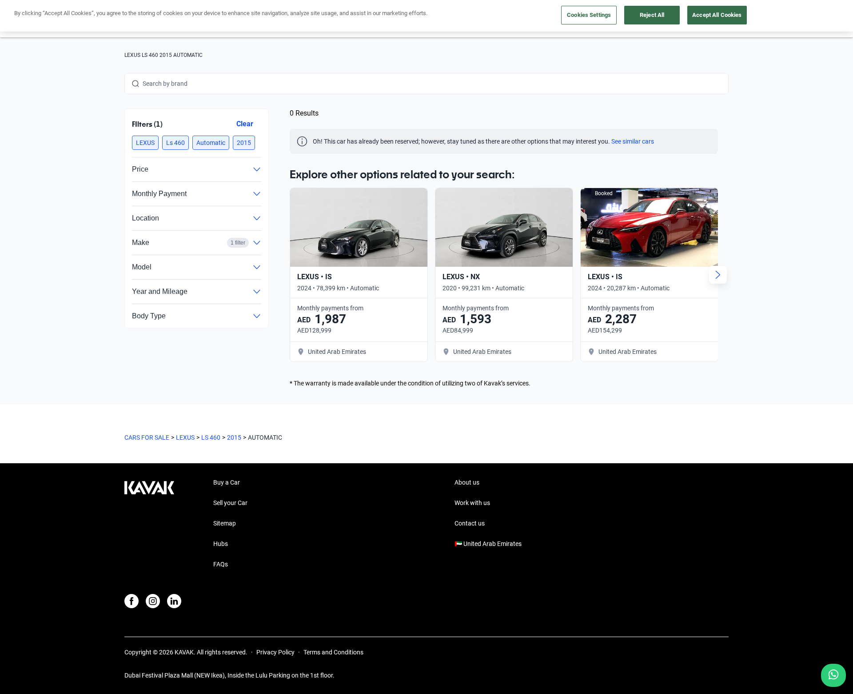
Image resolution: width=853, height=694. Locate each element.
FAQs (220, 564)
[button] (145, 143)
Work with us (472, 502)
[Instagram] (153, 601)
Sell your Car (230, 502)
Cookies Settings (589, 15)
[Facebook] (131, 601)
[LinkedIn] (174, 601)
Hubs (220, 543)
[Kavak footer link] (149, 524)
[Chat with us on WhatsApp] (833, 675)
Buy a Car (226, 482)
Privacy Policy (275, 652)
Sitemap (224, 523)
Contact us (469, 523)
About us (466, 482)
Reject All (652, 15)
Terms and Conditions (333, 652)
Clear (244, 124)
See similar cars (632, 141)
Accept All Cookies (716, 15)
